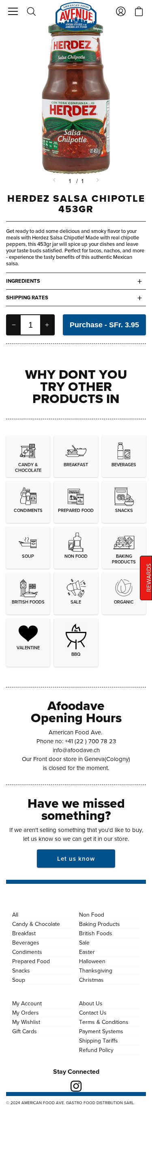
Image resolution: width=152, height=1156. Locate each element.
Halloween (92, 961)
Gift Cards (24, 1031)
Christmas (91, 980)
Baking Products (99, 924)
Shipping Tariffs (98, 1041)
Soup (18, 980)
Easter (87, 952)
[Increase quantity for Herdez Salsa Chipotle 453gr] (47, 325)
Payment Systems (101, 1031)
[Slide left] (55, 181)
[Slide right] (97, 181)
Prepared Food (31, 961)
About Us (91, 1003)
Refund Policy (96, 1050)
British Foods (95, 933)
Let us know (76, 858)
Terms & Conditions (103, 1022)
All (15, 915)
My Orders (25, 1013)
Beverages (25, 942)
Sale (84, 942)
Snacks (21, 970)
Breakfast (24, 933)
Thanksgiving (95, 970)
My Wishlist (26, 1022)
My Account (27, 1003)
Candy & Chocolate (36, 924)
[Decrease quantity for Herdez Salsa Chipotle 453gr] (14, 325)
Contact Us (93, 1013)
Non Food (91, 915)
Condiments (27, 952)
